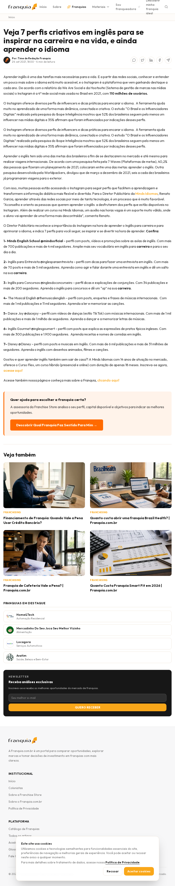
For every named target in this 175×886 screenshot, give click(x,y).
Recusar (113, 871)
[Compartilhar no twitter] (142, 60)
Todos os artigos (20, 836)
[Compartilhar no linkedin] (151, 60)
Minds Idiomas (146, 193)
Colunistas (16, 788)
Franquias (79, 7)
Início (43, 7)
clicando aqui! (108, 380)
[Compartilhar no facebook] (159, 60)
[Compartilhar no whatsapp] (134, 60)
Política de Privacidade (24, 808)
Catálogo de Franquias (24, 829)
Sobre (57, 7)
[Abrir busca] (166, 7)
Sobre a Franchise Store (25, 795)
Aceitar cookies (138, 871)
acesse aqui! (13, 370)
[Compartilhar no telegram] (168, 60)
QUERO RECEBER (87, 707)
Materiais (98, 7)
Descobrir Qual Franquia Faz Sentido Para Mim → (56, 425)
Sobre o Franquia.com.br (25, 802)
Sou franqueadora (126, 7)
